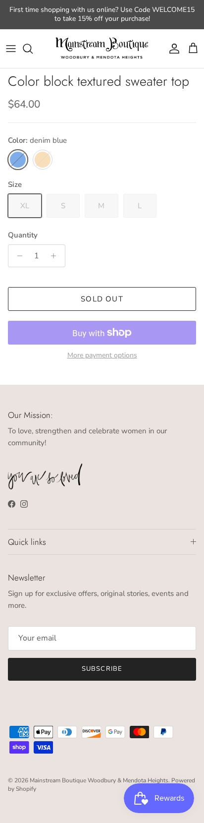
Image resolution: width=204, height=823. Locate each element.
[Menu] (11, 48)
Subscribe (102, 668)
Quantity (23, 235)
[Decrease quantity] (17, 256)
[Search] (33, 48)
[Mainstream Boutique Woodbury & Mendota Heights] (102, 48)
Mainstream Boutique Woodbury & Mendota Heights (99, 780)
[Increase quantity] (56, 256)
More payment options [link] (102, 356)
